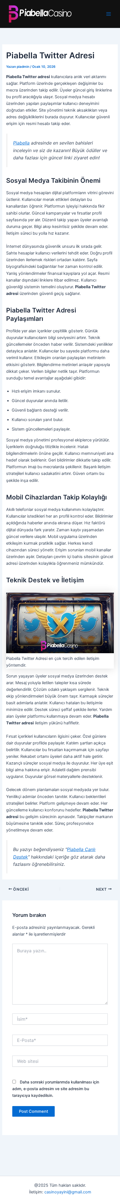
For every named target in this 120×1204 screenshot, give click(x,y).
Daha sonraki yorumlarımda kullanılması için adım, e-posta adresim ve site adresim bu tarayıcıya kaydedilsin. (55, 1089)
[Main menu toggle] (108, 14)
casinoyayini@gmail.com (67, 1192)
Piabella (21, 143)
